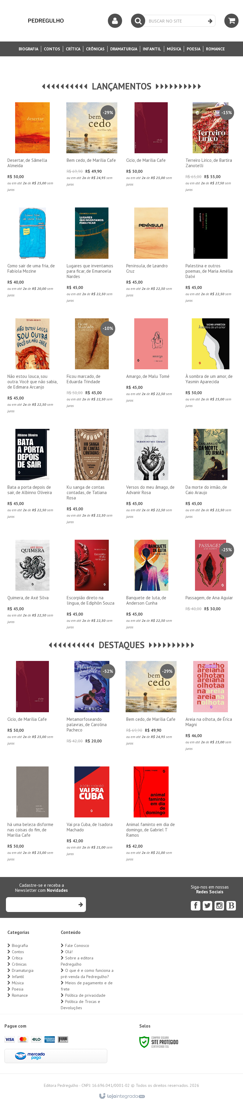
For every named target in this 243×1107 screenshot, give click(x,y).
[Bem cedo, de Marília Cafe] (91, 146)
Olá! (69, 951)
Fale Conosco (77, 945)
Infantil (18, 976)
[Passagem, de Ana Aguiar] (210, 577)
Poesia (17, 989)
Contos (18, 951)
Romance (20, 995)
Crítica (17, 958)
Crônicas (19, 964)
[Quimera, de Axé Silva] (32, 584)
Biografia (20, 945)
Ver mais (32, 156)
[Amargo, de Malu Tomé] (151, 362)
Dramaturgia (22, 970)
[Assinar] (80, 904)
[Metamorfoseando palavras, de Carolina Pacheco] (91, 704)
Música (18, 982)
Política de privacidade (85, 995)
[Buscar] (210, 21)
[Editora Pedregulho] (45, 20)
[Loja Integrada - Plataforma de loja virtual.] (121, 1096)
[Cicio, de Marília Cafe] (151, 146)
